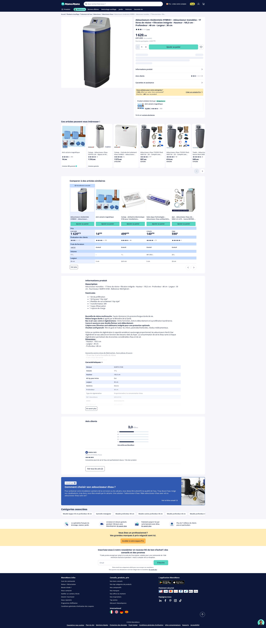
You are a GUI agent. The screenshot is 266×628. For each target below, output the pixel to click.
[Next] (193, 267)
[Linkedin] (160, 600)
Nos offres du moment (118, 594)
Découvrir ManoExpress (118, 603)
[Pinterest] (170, 600)
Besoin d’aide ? (66, 587)
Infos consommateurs (173, 625)
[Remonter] (202, 614)
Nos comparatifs (115, 587)
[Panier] (203, 4)
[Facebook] (165, 600)
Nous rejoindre (66, 600)
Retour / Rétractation (68, 584)
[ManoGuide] (261, 622)
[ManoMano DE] (121, 612)
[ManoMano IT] (111, 612)
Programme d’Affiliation (69, 603)
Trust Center (133, 625)
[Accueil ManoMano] (70, 4)
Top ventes (113, 600)
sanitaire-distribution (148, 115)
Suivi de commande (68, 581)
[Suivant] (202, 171)
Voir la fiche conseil (168, 500)
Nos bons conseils (116, 581)
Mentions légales (102, 625)
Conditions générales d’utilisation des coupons (77, 606)
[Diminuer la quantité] (138, 46)
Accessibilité (195, 625)
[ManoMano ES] (126, 612)
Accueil (63, 14)
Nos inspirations (115, 597)
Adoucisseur (97, 14)
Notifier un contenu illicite (70, 594)
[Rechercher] (86, 4)
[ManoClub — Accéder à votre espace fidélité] (192, 4)
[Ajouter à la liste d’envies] (201, 46)
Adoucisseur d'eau (107, 14)
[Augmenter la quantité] (146, 46)
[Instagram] (175, 600)
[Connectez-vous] (198, 4)
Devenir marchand (67, 597)
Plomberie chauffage (73, 14)
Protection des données (118, 625)
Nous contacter (66, 591)
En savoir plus (153, 569)
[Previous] (188, 267)
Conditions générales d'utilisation (151, 625)
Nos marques (114, 591)
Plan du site (90, 625)
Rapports (185, 625)
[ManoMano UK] (116, 612)
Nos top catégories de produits (120, 584)
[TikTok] (180, 600)
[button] (169, 104)
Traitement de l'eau (86, 14)
